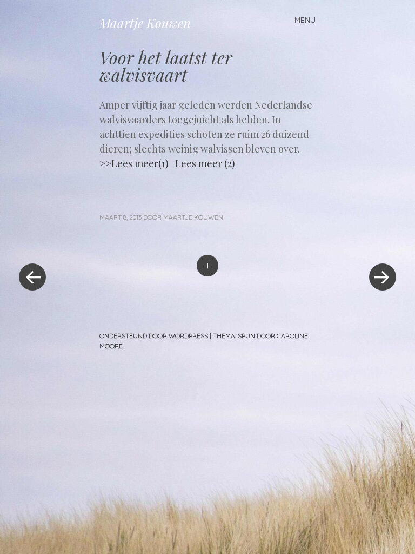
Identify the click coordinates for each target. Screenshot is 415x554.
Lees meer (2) (205, 163)
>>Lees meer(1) (134, 163)
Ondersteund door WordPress (153, 336)
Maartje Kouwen (145, 22)
